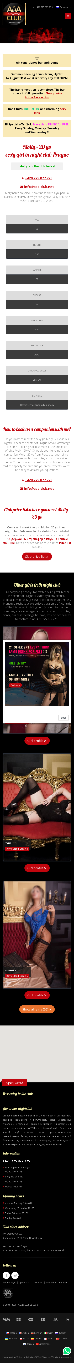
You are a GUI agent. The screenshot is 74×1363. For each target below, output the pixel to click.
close (63, 717)
